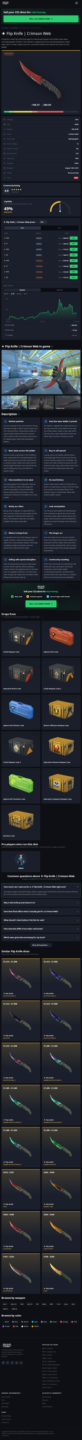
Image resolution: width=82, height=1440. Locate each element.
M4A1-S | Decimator (49, 1384)
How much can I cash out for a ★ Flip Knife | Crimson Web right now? (35, 887)
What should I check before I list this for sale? (24, 920)
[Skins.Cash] (20, 1345)
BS (26, 294)
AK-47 (5, 1304)
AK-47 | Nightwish (49, 1361)
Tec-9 (58, 1304)
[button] (41, 76)
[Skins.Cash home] (5, 3)
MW (7, 294)
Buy (73, 238)
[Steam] (12, 1362)
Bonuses (45, 1400)
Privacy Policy (6, 1416)
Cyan (36, 1322)
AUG (73, 1304)
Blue (16, 1322)
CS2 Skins (5, 28)
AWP (51, 1304)
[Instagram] (16, 1362)
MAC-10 (29, 1304)
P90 (37, 1304)
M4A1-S (5, 1309)
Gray (45, 1322)
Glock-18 (13, 1304)
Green (55, 1322)
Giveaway (4, 1407)
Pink (75, 1322)
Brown (26, 1322)
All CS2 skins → (47, 1387)
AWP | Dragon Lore (49, 1352)
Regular (22, 290)
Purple (7, 1326)
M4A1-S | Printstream (50, 1378)
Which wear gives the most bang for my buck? (24, 937)
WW (19, 294)
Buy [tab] (22, 228)
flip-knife (14, 28)
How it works (6, 1397)
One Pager (5, 1403)
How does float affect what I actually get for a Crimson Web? (31, 911)
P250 (21, 1304)
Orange (65, 1322)
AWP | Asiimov (47, 1348)
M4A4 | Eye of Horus (49, 1374)
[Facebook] (3, 1362)
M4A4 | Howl (47, 1358)
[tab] (14, 403)
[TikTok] (21, 1362)
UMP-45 (14, 1309)
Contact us (5, 1422)
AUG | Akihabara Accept (51, 1381)
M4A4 (44, 1304)
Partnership (46, 1397)
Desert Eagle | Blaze (49, 1368)
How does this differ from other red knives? (23, 929)
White (26, 1326)
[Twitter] (7, 1362)
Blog (43, 1403)
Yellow (36, 1326)
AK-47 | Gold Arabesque (51, 1365)
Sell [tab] (59, 228)
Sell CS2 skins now (41, 19)
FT (13, 294)
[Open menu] (76, 3)
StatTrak (60, 290)
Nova (66, 1304)
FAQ (2, 1400)
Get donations (47, 1407)
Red (16, 1326)
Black (7, 1322)
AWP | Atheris (47, 1355)
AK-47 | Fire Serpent (49, 1371)
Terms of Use (6, 1419)
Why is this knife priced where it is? (19, 902)
